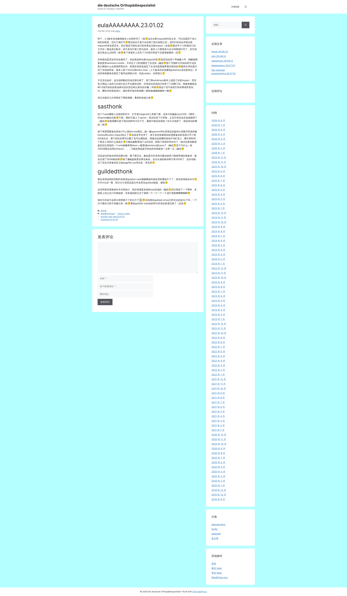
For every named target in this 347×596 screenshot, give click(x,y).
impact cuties (124, 213)
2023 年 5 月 (218, 300)
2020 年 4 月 (218, 471)
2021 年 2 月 (218, 425)
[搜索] (245, 25)
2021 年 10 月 (218, 388)
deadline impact (108, 213)
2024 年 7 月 (218, 236)
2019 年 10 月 (218, 494)
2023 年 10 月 (218, 277)
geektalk (216, 533)
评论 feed (216, 573)
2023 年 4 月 (218, 305)
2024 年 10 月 (218, 222)
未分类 (103, 211)
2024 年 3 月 (218, 254)
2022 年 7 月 (218, 347)
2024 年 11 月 (218, 217)
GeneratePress (199, 591)
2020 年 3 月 (218, 476)
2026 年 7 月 (218, 125)
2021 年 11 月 (218, 384)
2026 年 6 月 (218, 129)
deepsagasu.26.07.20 (223, 65)
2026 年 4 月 (218, 139)
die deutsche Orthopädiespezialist (126, 5)
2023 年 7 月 (218, 291)
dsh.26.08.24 (218, 56)
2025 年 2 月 (218, 203)
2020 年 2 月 (218, 481)
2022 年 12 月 (218, 323)
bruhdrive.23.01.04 (109, 219)
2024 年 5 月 (218, 245)
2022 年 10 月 (218, 333)
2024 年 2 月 (218, 259)
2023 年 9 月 (218, 282)
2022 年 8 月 (218, 342)
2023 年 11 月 (218, 273)
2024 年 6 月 (218, 240)
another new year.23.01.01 (113, 216)
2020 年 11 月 (218, 439)
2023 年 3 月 (218, 310)
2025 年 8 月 (218, 176)
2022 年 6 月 (218, 351)
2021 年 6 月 (218, 407)
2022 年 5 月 (218, 356)
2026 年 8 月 (218, 120)
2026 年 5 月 (218, 134)
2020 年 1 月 (218, 485)
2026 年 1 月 (218, 153)
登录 (213, 563)
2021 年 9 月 (218, 393)
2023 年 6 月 (218, 296)
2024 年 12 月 (218, 213)
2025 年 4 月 (218, 194)
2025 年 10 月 (218, 166)
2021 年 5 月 (218, 411)
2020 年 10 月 (218, 444)
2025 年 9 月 (218, 171)
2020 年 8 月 (218, 453)
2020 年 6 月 (218, 462)
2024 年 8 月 (218, 231)
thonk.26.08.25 (219, 51)
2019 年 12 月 (218, 490)
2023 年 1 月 (218, 319)
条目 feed (216, 568)
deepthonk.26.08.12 (222, 61)
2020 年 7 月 (218, 457)
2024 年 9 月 (218, 226)
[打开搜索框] (245, 7)
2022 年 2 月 (218, 370)
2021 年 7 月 (218, 402)
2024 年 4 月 (218, 250)
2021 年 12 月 (218, 379)
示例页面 (235, 6)
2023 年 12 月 (218, 268)
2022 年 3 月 (218, 365)
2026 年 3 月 (218, 143)
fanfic (214, 529)
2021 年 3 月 (218, 420)
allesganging (218, 524)
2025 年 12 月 (218, 157)
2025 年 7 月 (218, 180)
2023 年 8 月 (218, 286)
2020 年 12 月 (218, 434)
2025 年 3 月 (218, 199)
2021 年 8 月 (218, 397)
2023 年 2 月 (218, 314)
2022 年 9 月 (218, 337)
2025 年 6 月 (218, 185)
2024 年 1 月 (218, 263)
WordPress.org (219, 577)
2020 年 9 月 (218, 448)
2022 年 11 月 (218, 328)
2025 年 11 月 (218, 162)
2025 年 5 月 (218, 189)
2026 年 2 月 (218, 148)
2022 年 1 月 (218, 374)
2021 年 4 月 (218, 416)
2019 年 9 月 (218, 499)
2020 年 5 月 (218, 467)
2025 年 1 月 (218, 208)
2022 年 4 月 (218, 360)
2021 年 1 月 (217, 430)
